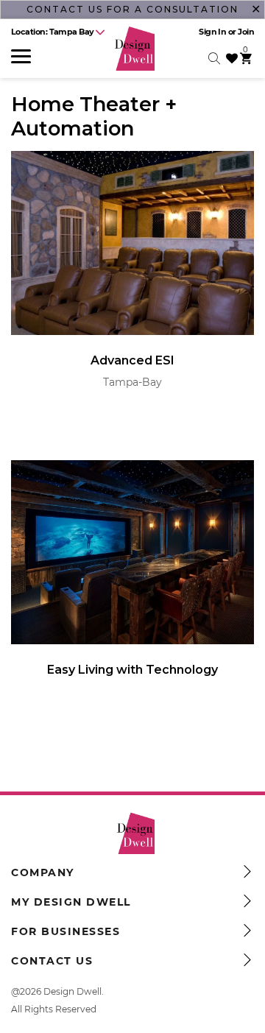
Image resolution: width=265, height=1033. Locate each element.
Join (246, 32)
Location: (52, 32)
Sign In (212, 32)
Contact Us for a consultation (132, 9)
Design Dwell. (73, 991)
